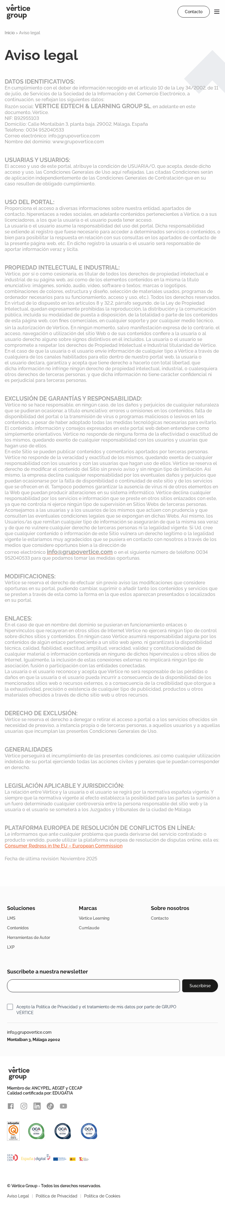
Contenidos (18, 928)
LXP (11, 947)
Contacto (159, 918)
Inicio (10, 32)
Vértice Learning (94, 918)
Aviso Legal (18, 1196)
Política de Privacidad (57, 1006)
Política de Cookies (102, 1196)
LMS (11, 918)
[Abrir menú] (216, 11)
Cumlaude (89, 928)
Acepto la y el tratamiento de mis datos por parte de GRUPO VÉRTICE (96, 1009)
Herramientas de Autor (28, 937)
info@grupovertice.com (29, 1032)
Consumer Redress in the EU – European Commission (63, 846)
